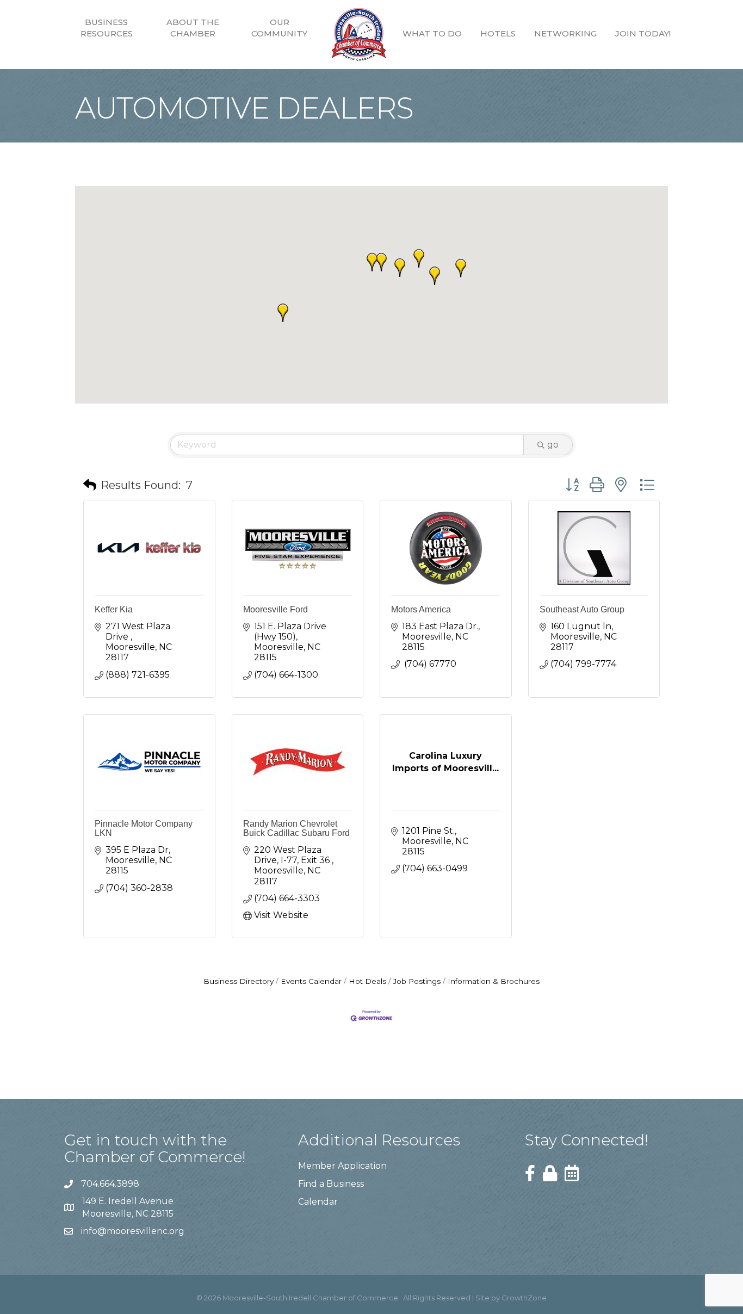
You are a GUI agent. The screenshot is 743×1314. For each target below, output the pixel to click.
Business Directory (238, 981)
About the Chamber (192, 28)
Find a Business (331, 1184)
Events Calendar (311, 981)
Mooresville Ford (275, 609)
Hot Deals (367, 981)
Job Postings (417, 981)
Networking (565, 33)
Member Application (342, 1166)
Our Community (279, 28)
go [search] (553, 444)
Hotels (498, 33)
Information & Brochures (494, 981)
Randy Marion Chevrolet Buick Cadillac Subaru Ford (296, 828)
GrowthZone (524, 1297)
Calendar (318, 1202)
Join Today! (643, 33)
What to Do (432, 33)
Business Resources (107, 28)
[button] (434, 275)
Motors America (421, 609)
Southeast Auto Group (582, 609)
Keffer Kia (114, 609)
